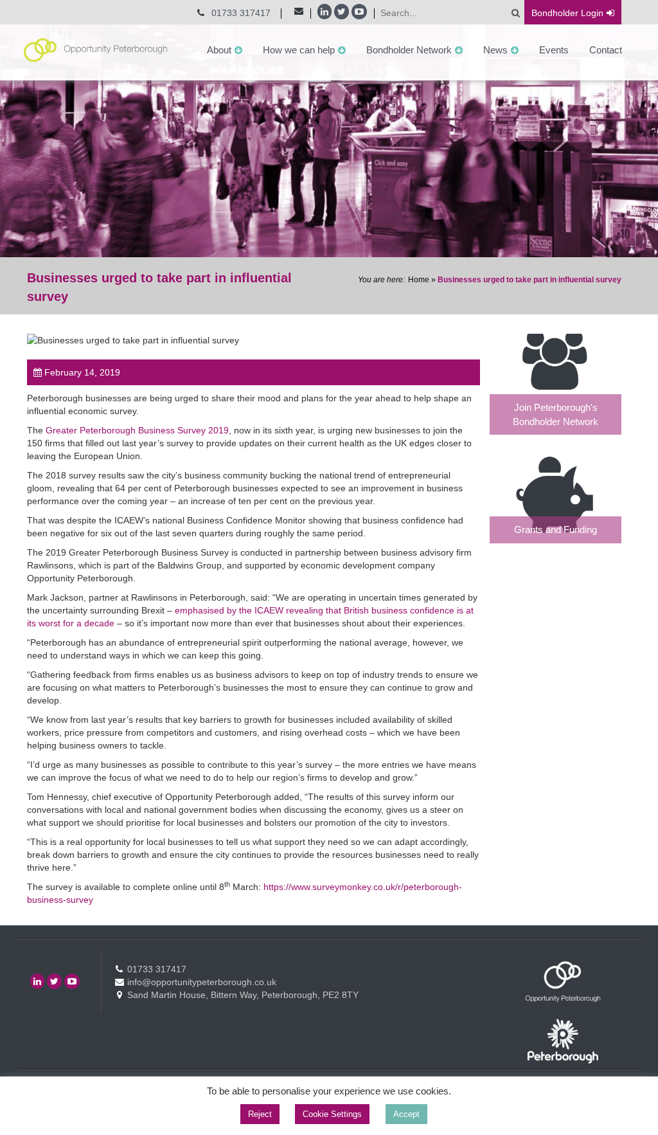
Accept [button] (406, 1114)
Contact (605, 49)
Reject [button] (260, 1114)
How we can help (299, 49)
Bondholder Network (409, 49)
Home (418, 279)
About (219, 49)
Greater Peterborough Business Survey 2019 (137, 430)
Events (554, 49)
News (495, 49)
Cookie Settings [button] (332, 1114)
